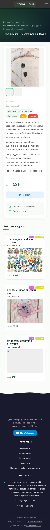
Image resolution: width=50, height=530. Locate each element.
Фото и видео (25, 458)
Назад (11, 101)
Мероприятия (25, 453)
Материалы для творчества (15, 25)
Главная (6, 22)
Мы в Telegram (27, 433)
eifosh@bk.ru (27, 506)
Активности (25, 448)
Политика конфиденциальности (25, 468)
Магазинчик (17, 22)
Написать (27, 195)
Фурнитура (34, 25)
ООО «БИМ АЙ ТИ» (34, 522)
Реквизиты (25, 463)
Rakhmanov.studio (33, 526)
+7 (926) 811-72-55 (26, 501)
